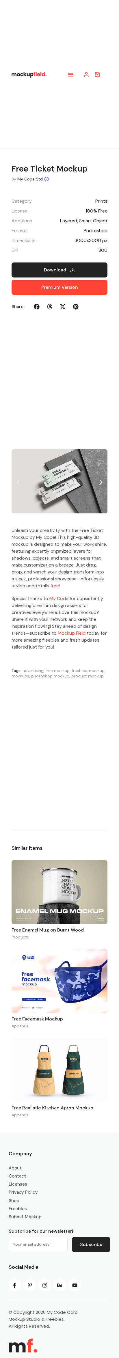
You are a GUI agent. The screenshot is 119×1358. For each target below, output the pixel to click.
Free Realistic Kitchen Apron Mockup (52, 1108)
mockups (20, 676)
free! (55, 586)
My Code (58, 598)
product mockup (87, 676)
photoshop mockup (50, 676)
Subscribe (91, 1244)
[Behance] (60, 1285)
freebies (79, 670)
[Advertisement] (59, 753)
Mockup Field (71, 633)
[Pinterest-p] (30, 1285)
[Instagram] (45, 1285)
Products (20, 937)
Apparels (20, 1026)
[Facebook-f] (15, 1285)
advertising (33, 670)
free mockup (57, 670)
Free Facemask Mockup (37, 1019)
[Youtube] (75, 1285)
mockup (97, 670)
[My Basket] (97, 74)
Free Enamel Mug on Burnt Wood (48, 930)
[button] (70, 74)
